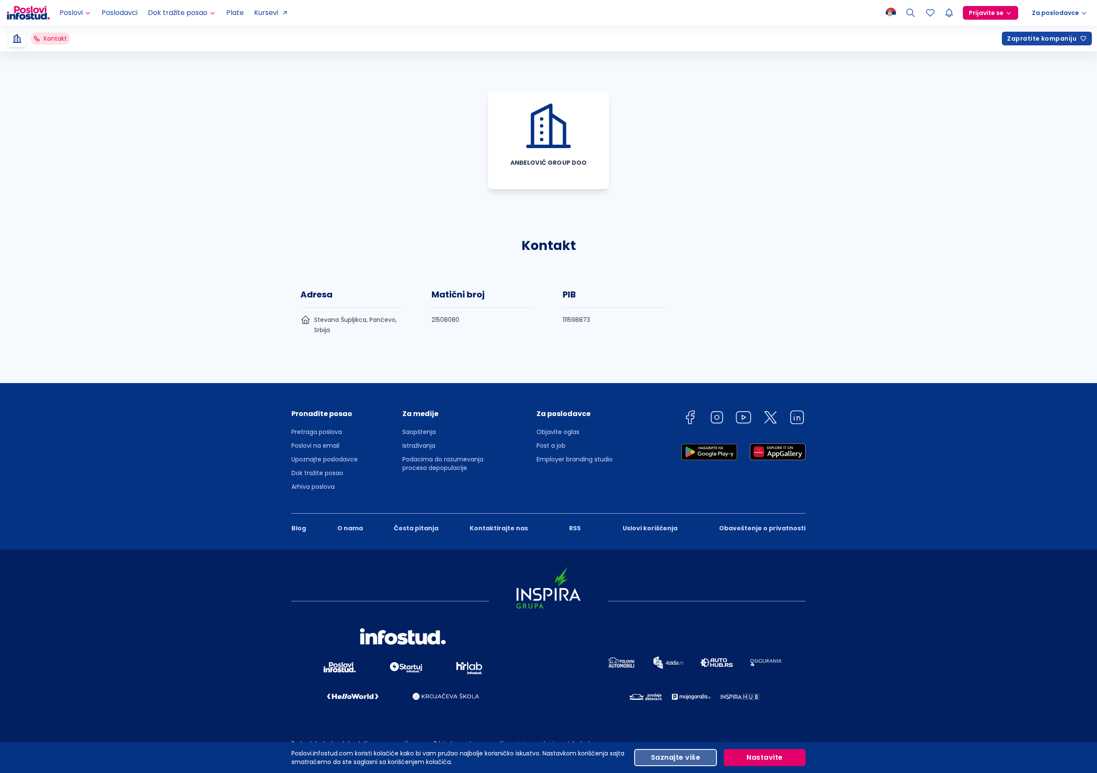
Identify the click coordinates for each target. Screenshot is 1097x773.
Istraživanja (418, 445)
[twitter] (770, 419)
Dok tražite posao (317, 473)
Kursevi (266, 13)
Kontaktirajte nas (499, 528)
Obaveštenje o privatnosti (762, 528)
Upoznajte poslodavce (324, 459)
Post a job (551, 445)
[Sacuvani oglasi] (930, 13)
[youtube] (743, 419)
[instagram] (716, 419)
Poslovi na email (315, 445)
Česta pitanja (416, 528)
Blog (298, 528)
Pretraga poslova (316, 432)
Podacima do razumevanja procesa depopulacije (442, 463)
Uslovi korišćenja (650, 528)
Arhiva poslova (313, 486)
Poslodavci (120, 13)
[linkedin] (797, 419)
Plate (235, 13)
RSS (575, 528)
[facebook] (689, 419)
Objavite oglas (558, 432)
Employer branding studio (575, 459)
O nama (350, 528)
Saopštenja (419, 432)
